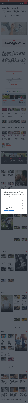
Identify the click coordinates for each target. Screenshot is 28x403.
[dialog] (14, 201)
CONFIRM (9, 210)
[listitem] (14, 199)
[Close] (25, 190)
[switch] (22, 200)
